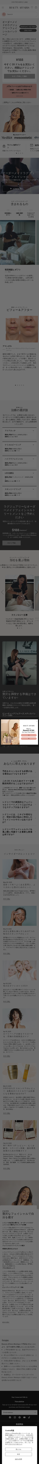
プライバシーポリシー (15, 1444)
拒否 (18, 1454)
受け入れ (18, 1449)
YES (29, 735)
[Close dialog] (37, 721)
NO (28, 738)
